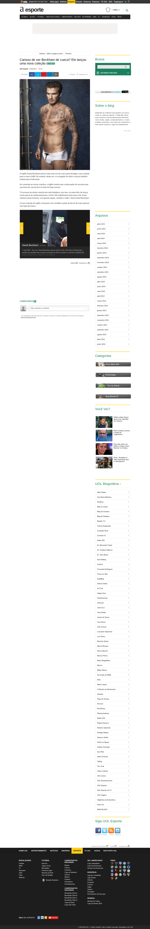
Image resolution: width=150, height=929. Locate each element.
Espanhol (90, 882)
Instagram (118, 835)
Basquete (106, 17)
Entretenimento (39, 851)
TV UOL (104, 2)
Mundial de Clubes (93, 901)
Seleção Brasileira (52, 880)
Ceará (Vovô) (112, 867)
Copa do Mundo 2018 (94, 903)
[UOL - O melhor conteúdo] (23, 2)
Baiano (67, 865)
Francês (90, 885)
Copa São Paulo (70, 905)
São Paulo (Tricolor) (128, 874)
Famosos (96, 2)
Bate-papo (54, 2)
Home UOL (23, 851)
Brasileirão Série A (71, 893)
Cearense (68, 870)
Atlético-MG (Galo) (116, 863)
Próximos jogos (47, 870)
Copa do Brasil (70, 902)
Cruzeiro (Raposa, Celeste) (128, 867)
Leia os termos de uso (28, 317)
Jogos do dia (46, 866)
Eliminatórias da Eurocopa (96, 894)
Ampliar (82, 213)
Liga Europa (91, 877)
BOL (111, 2)
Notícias (63, 2)
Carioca (67, 868)
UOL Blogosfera (107, 484)
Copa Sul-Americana (94, 866)
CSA (112, 871)
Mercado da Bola (53, 17)
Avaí (120, 863)
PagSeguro (118, 2)
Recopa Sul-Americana (95, 868)
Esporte (71, 2)
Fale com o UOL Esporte (99, 846)
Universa (87, 2)
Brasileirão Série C (71, 898)
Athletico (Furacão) (112, 863)
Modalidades (25, 860)
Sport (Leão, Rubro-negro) (112, 878)
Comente (51, 63)
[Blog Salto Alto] (75, 43)
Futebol (40, 17)
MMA (94, 17)
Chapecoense (116, 867)
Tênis (119, 17)
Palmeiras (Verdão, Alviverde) (120, 874)
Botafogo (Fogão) (128, 863)
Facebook (98, 835)
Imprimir (73, 263)
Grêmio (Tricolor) (112, 874)
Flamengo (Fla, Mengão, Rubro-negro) (116, 871)
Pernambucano (70, 884)
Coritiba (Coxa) (124, 867)
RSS (46, 917)
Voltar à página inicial (54, 54)
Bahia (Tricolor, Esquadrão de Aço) (124, 863)
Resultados (45, 868)
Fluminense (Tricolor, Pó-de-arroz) (120, 871)
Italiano (89, 889)
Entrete (79, 2)
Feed (111, 835)
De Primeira (86, 17)
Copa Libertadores (93, 863)
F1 (99, 17)
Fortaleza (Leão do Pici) (124, 871)
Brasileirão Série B (71, 895)
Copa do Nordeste (71, 872)
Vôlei (113, 17)
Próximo (69, 54)
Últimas (24, 17)
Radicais (22, 877)
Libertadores (67, 17)
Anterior (41, 54)
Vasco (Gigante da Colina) (116, 878)
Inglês (89, 887)
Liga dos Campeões (94, 875)
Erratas (112, 846)
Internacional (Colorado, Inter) (116, 874)
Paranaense (69, 882)
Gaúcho (67, 875)
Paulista (77, 17)
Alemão (90, 880)
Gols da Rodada (47, 875)
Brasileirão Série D (71, 900)
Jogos (97, 851)
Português (90, 892)
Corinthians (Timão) (120, 867)
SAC (46, 2)
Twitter (105, 835)
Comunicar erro (83, 263)
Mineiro (67, 877)
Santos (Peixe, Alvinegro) (124, 874)
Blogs (32, 17)
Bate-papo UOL (110, 851)
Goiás (128, 871)
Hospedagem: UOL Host (126, 927)
